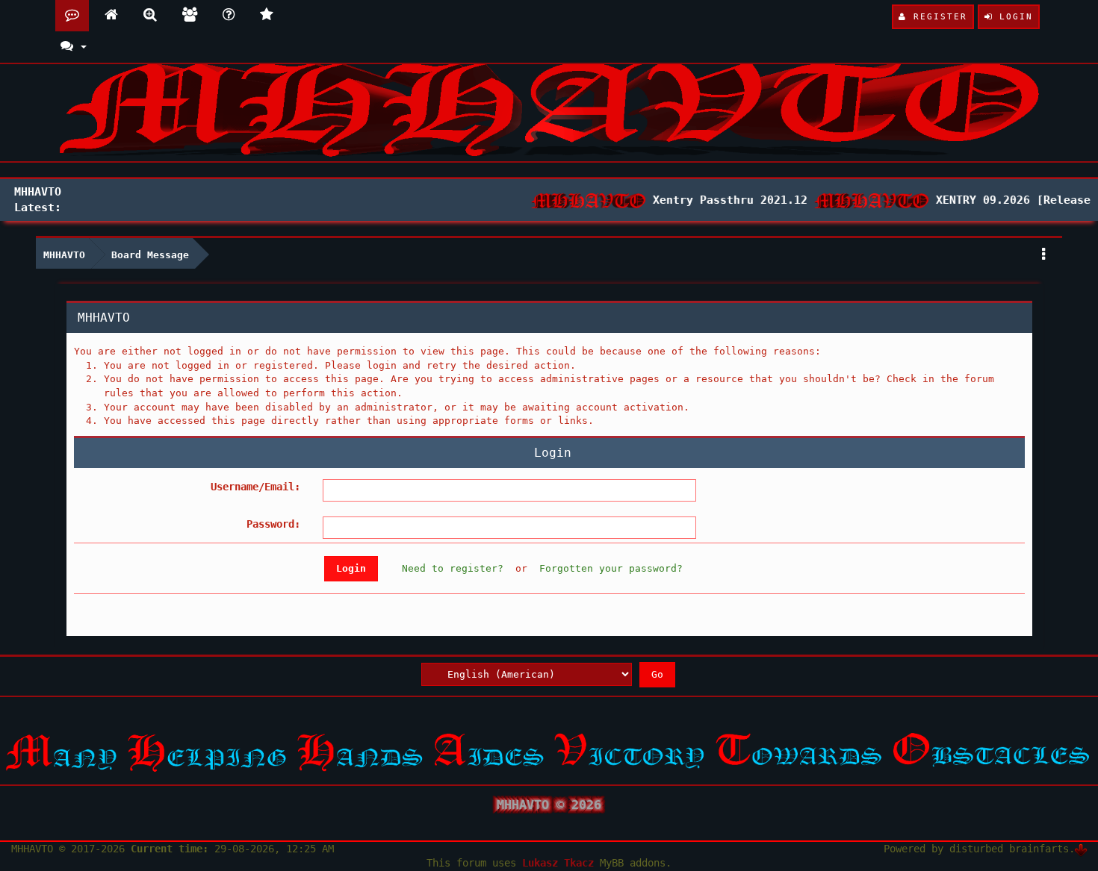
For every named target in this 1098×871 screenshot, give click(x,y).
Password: (273, 524)
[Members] (190, 15)
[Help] (228, 15)
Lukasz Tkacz (558, 863)
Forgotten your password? (611, 568)
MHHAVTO (64, 254)
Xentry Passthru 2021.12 (721, 200)
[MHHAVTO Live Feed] (266, 15)
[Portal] (111, 15)
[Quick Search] (150, 15)
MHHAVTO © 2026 (549, 804)
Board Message (150, 254)
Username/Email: (255, 487)
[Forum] (72, 15)
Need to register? (452, 568)
